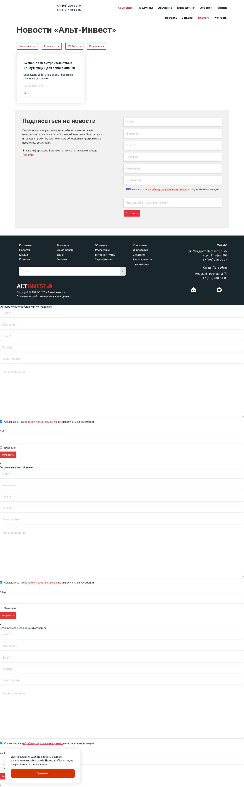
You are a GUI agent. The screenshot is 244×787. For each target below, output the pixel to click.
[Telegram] (212, 290)
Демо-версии (65, 250)
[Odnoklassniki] (201, 290)
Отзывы (62, 259)
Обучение (165, 7)
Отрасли (206, 7)
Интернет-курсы (105, 254)
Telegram (28, 154)
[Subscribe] (193, 290)
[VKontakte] (206, 290)
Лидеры (187, 17)
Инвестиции (140, 250)
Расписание (102, 250)
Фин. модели (141, 264)
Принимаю (42, 773)
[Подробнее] (26, 93)
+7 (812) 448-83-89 (69, 9)
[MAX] (219, 289)
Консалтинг (186, 7)
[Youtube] (226, 290)
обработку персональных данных (168, 189)
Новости (204, 17)
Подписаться (96, 46)
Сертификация (104, 259)
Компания (125, 7)
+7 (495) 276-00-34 (69, 5)
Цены (60, 254)
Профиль (171, 17)
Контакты (221, 17)
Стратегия (139, 254)
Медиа (222, 7)
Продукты (145, 7)
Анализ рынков (142, 259)
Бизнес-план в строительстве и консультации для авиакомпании (49, 65)
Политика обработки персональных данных (44, 296)
